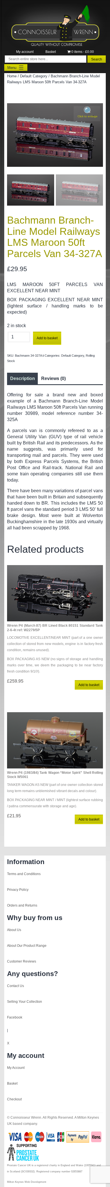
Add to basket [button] (88, 685)
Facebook (14, 1017)
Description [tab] (22, 378)
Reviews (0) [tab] (53, 378)
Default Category (33, 76)
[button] (87, 113)
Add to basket (47, 338)
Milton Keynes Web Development (26, 1182)
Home (12, 76)
